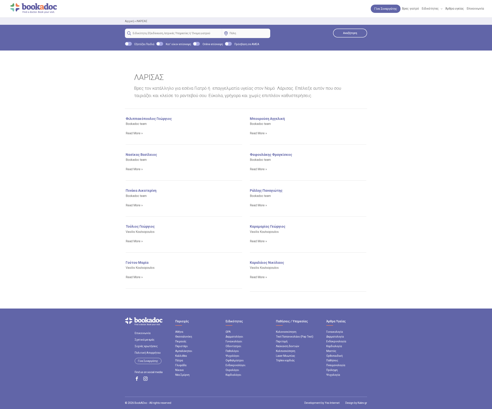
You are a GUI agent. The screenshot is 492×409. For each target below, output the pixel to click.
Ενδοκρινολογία (336, 341)
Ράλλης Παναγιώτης (266, 190)
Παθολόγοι (232, 351)
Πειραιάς (180, 341)
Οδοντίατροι (233, 346)
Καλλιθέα (181, 355)
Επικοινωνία (142, 333)
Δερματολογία (335, 336)
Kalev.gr (362, 402)
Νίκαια (179, 370)
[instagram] (145, 379)
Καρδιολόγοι (233, 374)
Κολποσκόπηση (285, 351)
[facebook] (137, 379)
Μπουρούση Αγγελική (267, 119)
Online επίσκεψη (213, 44)
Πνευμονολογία (335, 365)
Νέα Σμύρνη (182, 374)
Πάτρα (179, 360)
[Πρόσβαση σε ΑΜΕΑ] (228, 44)
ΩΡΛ (228, 331)
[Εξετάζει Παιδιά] (128, 44)
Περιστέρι (181, 346)
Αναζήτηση (350, 33)
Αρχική (129, 21)
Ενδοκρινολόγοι (235, 365)
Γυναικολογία (334, 331)
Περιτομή (282, 341)
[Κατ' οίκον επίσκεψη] (159, 44)
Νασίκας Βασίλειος (141, 155)
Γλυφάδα (180, 365)
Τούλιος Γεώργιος (140, 226)
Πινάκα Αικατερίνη (141, 190)
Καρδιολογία (334, 346)
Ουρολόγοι (232, 370)
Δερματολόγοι (234, 336)
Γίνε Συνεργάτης (148, 361)
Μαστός (331, 351)
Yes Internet (332, 402)
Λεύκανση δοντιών (287, 346)
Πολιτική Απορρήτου (148, 352)
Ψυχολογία (333, 374)
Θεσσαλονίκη (183, 336)
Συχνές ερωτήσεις (146, 346)
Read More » (134, 133)
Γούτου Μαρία (137, 262)
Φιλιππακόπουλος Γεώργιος (149, 119)
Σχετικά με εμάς (145, 339)
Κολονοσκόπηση (286, 331)
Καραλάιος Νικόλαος (267, 262)
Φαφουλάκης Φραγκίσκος (271, 155)
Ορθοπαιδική (334, 355)
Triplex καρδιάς (285, 360)
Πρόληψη (332, 370)
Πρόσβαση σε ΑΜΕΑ (246, 44)
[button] (441, 8)
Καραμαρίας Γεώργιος (267, 226)
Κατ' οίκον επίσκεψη (178, 44)
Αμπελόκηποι (183, 351)
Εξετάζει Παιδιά (144, 44)
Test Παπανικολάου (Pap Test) (294, 336)
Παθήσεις (332, 360)
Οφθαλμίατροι (235, 360)
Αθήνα (179, 331)
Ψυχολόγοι (232, 355)
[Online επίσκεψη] (196, 44)
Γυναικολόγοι (234, 341)
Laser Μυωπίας (285, 355)
